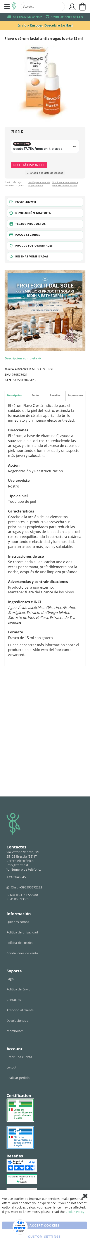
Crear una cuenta (19, 1057)
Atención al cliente (20, 1010)
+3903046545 (16, 877)
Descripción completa (22, 358)
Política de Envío (18, 989)
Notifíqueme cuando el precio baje (39, 184)
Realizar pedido (18, 1078)
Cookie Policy (75, 1212)
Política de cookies (20, 943)
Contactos (14, 1000)
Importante (75, 395)
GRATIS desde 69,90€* (27, 17)
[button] (45, 202)
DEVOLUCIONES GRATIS (66, 17)
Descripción (14, 395)
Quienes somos (18, 922)
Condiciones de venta (22, 953)
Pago (10, 979)
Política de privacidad (22, 932)
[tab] (15, 396)
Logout (11, 1067)
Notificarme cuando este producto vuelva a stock (65, 184)
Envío (35, 395)
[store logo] (14, 6)
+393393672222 (30, 887)
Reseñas (55, 395)
